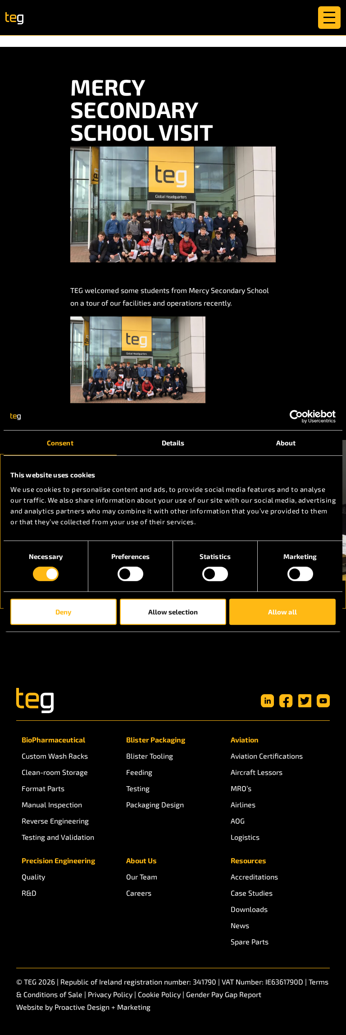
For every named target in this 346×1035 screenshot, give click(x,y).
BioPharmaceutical (53, 739)
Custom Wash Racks (55, 755)
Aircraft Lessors (256, 772)
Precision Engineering (58, 860)
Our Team (141, 876)
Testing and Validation (58, 837)
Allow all (282, 612)
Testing (138, 788)
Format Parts (43, 788)
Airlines (243, 804)
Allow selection (173, 612)
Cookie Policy (159, 994)
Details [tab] (173, 443)
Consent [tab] (60, 443)
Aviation (245, 739)
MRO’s (241, 788)
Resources (248, 860)
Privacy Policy (110, 994)
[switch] (130, 574)
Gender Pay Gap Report (223, 994)
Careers (138, 892)
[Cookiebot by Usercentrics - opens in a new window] (296, 416)
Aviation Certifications (267, 755)
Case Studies (252, 892)
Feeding (139, 772)
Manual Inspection (52, 804)
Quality (33, 876)
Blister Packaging (155, 739)
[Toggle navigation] (329, 17)
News (240, 925)
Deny (63, 612)
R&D (29, 892)
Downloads (249, 909)
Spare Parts (250, 941)
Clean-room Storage (55, 772)
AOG (238, 820)
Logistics (245, 837)
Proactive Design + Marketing (102, 1007)
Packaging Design (155, 804)
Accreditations (254, 876)
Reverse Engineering (55, 820)
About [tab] (286, 443)
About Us (141, 860)
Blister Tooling (149, 755)
